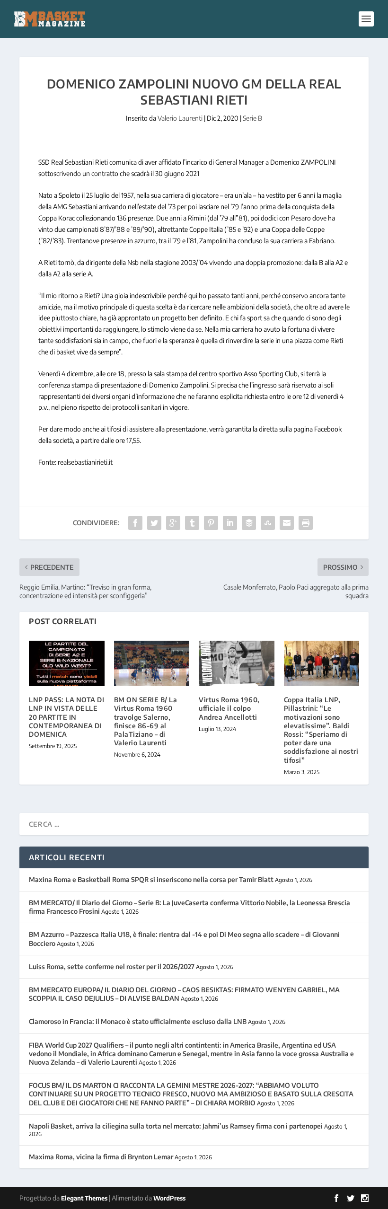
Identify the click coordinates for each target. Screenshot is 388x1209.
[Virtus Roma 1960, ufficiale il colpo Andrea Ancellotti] (236, 663)
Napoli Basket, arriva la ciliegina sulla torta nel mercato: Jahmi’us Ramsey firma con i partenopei (176, 1126)
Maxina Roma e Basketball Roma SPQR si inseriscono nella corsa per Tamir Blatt (151, 879)
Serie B (252, 118)
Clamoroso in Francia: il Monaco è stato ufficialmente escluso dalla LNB (138, 1021)
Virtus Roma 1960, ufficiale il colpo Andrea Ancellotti (229, 708)
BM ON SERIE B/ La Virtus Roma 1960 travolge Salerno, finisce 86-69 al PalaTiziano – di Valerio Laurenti (145, 721)
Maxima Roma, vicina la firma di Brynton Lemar (101, 1157)
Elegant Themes (84, 1198)
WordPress (169, 1198)
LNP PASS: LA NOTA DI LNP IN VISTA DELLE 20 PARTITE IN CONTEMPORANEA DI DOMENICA (66, 717)
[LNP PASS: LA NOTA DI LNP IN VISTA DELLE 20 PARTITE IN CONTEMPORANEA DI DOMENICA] (67, 663)
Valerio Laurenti (180, 118)
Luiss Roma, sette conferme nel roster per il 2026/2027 (111, 966)
